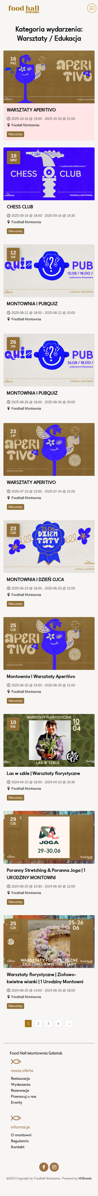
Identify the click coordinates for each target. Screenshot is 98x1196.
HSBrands (85, 1178)
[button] (91, 8)
